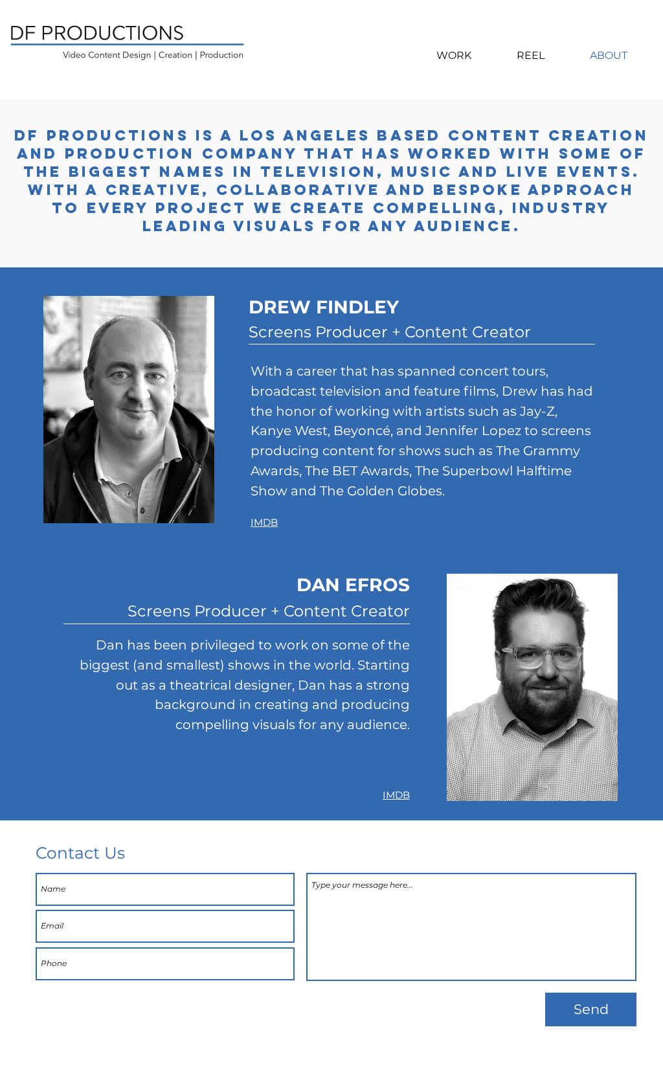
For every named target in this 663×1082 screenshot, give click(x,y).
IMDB (264, 522)
